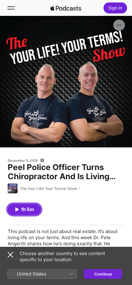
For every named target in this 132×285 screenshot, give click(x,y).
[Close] (10, 254)
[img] (66, 8)
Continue (103, 274)
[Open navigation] (11, 8)
